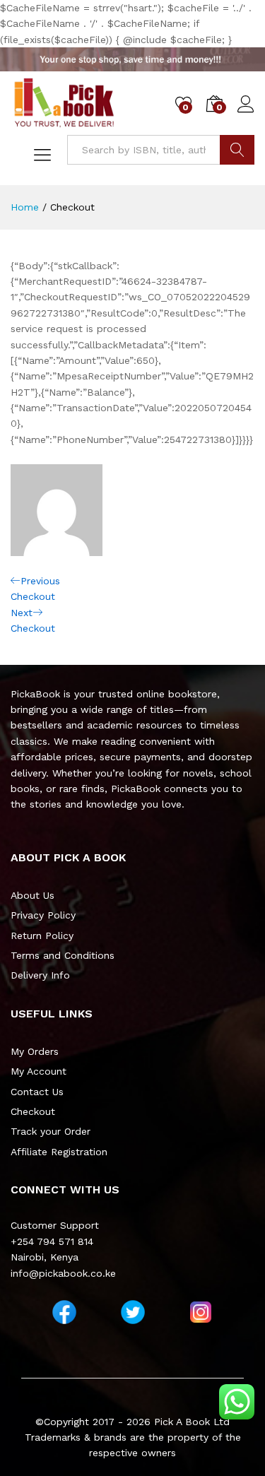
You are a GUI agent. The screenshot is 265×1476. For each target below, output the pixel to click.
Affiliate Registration (59, 1151)
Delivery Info (40, 975)
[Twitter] (133, 1312)
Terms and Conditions (62, 955)
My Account (38, 1071)
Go (237, 150)
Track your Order (50, 1131)
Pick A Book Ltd (192, 1421)
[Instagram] (201, 1312)
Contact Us (37, 1091)
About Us (32, 895)
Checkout (33, 1111)
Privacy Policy (43, 915)
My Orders (35, 1051)
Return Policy (42, 935)
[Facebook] (64, 1312)
